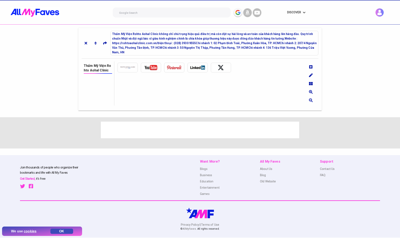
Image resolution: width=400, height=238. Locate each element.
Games (205, 194)
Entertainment (210, 187)
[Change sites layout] (311, 83)
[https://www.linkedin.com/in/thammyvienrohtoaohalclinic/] (199, 67)
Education (206, 181)
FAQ (322, 175)
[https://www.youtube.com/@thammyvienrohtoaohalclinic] (152, 67)
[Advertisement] (200, 130)
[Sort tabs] (95, 43)
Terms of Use (209, 224)
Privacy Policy (190, 224)
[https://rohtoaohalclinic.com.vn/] (129, 67)
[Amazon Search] (247, 12)
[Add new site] (311, 67)
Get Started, (28, 178)
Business (206, 175)
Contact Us (327, 169)
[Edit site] (311, 75)
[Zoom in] (311, 92)
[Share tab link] (105, 43)
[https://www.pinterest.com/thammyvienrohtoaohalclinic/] (176, 67)
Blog (263, 175)
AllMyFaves (189, 228)
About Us (266, 169)
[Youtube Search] (257, 12)
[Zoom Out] (311, 100)
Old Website (268, 181)
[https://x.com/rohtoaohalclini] (222, 67)
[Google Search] (238, 12)
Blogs (204, 169)
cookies (30, 231)
